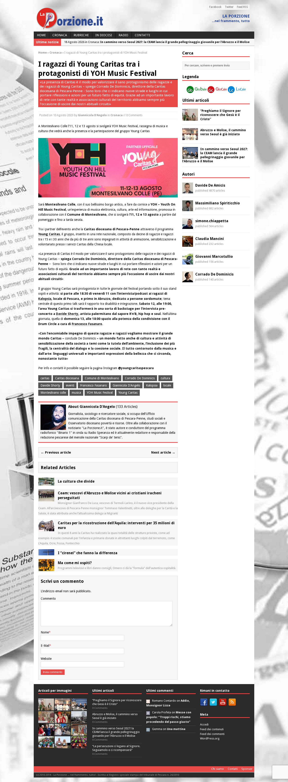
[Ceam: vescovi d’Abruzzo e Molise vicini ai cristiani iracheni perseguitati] (46, 499)
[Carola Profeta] (148, 712)
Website (46, 658)
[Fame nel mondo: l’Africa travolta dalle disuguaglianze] (46, 745)
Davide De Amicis (210, 185)
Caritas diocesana (67, 378)
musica (76, 392)
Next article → (163, 452)
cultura (165, 378)
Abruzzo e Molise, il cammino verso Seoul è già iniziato (115, 716)
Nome (45, 632)
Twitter (229, 7)
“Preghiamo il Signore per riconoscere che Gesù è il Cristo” (220, 115)
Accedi (204, 724)
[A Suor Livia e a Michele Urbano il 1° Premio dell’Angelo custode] (62, 745)
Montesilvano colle (53, 392)
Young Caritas (49, 234)
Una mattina (176, 729)
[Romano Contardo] (148, 700)
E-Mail (45, 645)
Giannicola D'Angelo (92, 115)
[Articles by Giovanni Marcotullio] (187, 262)
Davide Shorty (67, 314)
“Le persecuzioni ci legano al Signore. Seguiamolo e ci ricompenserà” (116, 748)
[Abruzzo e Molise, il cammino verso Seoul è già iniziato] (190, 137)
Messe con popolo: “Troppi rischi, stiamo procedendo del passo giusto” (168, 717)
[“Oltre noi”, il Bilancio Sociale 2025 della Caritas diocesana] (79, 745)
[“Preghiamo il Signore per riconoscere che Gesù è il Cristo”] (190, 118)
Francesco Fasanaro (87, 324)
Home (41, 35)
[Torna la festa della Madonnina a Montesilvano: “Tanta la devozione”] (62, 733)
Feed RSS (242, 7)
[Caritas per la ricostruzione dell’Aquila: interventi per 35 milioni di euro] (46, 529)
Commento (48, 598)
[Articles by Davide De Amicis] (187, 191)
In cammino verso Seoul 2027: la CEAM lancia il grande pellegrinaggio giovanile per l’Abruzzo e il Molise (116, 732)
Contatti (142, 35)
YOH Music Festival (100, 392)
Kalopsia (44, 299)
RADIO (123, 35)
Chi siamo (217, 769)
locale (167, 385)
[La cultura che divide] (46, 483)
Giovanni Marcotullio (214, 256)
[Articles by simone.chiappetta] (187, 226)
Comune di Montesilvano (102, 378)
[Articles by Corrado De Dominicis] (187, 280)
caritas (44, 378)
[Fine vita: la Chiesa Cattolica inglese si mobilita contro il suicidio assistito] (46, 733)
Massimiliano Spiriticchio (217, 203)
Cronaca (59, 35)
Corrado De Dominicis (140, 378)
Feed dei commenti (212, 734)
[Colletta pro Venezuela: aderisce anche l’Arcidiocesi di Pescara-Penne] (79, 720)
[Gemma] (148, 729)
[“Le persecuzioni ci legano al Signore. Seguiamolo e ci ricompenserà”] (46, 720)
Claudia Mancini (209, 239)
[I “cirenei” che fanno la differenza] (46, 553)
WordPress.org (210, 738)
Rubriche (81, 35)
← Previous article (56, 452)
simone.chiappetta (211, 221)
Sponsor (246, 769)
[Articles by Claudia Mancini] (187, 244)
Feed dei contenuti (212, 729)
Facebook (215, 7)
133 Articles (126, 407)
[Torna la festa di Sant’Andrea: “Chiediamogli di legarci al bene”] (79, 733)
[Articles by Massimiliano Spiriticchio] (187, 208)
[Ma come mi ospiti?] (46, 568)
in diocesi (103, 35)
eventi (70, 385)
